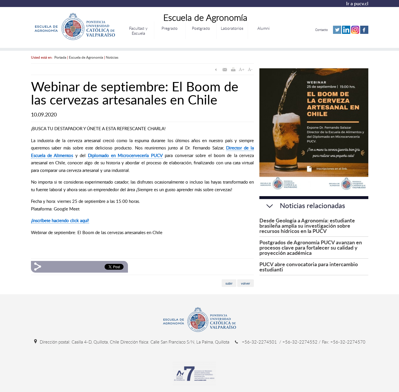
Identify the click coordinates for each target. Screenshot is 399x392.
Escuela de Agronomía (86, 57)
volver (245, 283)
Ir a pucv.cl (357, 3)
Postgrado (201, 28)
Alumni (263, 28)
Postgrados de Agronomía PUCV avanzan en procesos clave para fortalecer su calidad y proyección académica (310, 247)
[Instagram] (355, 32)
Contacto (321, 29)
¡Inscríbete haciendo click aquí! (60, 220)
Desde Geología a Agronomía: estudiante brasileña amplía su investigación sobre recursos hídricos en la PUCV (307, 225)
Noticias (112, 57)
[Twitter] (337, 32)
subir (229, 283)
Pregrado (170, 28)
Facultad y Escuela (138, 30)
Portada (60, 57)
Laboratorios (232, 28)
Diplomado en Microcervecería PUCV (125, 155)
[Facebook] (364, 32)
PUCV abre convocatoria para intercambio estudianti (308, 266)
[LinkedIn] (346, 32)
